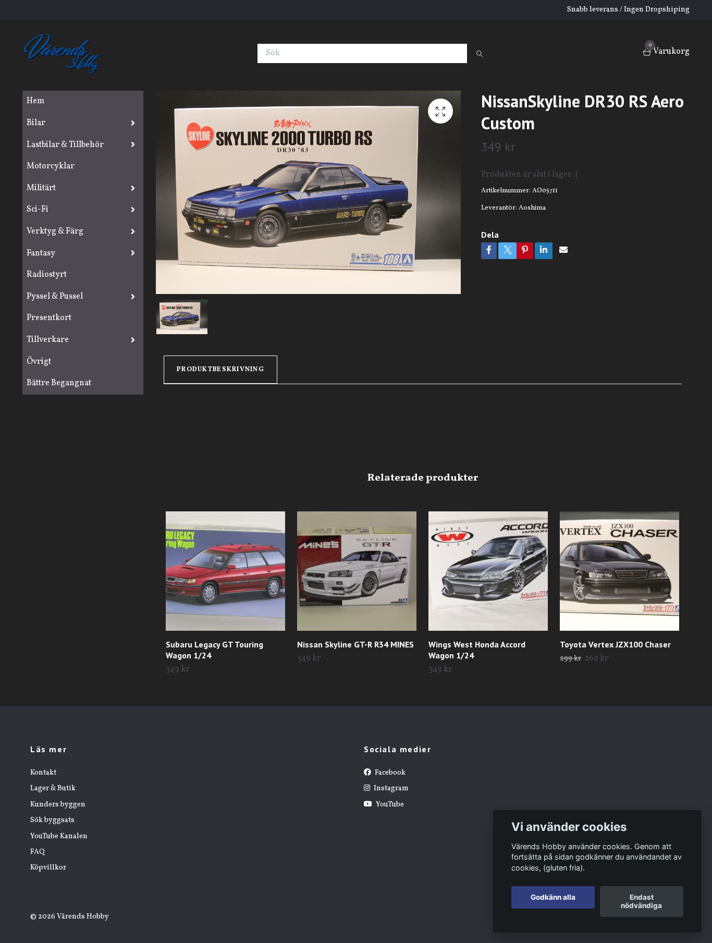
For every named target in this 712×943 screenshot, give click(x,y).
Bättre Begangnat (59, 383)
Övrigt (39, 362)
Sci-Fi (37, 209)
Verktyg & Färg (55, 231)
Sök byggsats (52, 820)
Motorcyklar (51, 166)
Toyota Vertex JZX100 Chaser (615, 644)
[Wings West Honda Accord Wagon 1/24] (488, 571)
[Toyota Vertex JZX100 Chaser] (619, 571)
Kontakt (43, 773)
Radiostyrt (47, 274)
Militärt (41, 188)
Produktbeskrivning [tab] (220, 369)
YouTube (389, 805)
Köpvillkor (48, 868)
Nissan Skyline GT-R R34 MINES (355, 644)
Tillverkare (48, 340)
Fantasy (41, 253)
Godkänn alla (553, 897)
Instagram (390, 788)
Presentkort (49, 318)
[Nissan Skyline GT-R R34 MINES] (356, 571)
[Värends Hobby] (65, 53)
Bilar (36, 123)
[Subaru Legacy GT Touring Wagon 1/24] (225, 571)
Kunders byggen (57, 805)
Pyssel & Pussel (55, 296)
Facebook (389, 773)
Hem (35, 101)
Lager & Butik (53, 788)
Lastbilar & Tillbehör (65, 145)
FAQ (37, 852)
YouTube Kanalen (59, 836)
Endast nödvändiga (641, 901)
